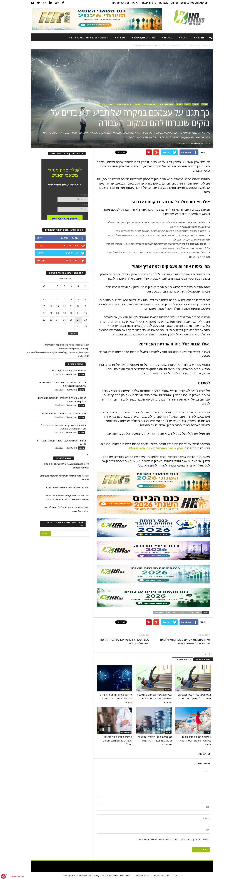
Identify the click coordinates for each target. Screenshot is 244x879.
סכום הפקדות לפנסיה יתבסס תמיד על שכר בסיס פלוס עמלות (124, 641)
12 (64, 306)
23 (85, 320)
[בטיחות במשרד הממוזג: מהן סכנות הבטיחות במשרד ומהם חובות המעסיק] (154, 678)
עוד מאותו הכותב (183, 659)
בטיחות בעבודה (194, 612)
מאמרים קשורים (203, 659)
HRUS (128, 875)
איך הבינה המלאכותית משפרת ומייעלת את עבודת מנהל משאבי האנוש (185, 641)
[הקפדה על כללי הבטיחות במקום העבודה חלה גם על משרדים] (193, 678)
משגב (204, 104)
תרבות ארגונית (107, 104)
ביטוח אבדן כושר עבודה (176, 612)
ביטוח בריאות (159, 612)
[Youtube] (32, 2)
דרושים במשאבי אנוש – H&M (60, 487)
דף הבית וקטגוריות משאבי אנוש (89, 37)
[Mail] (45, 2)
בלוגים (167, 690)
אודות (174, 2)
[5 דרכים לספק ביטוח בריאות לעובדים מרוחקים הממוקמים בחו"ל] (114, 720)
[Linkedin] (51, 2)
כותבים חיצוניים (197, 143)
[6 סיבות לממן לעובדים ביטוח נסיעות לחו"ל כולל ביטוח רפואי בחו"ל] (193, 720)
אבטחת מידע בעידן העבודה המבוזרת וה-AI (64, 413)
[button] (208, 37)
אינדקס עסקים (120, 2)
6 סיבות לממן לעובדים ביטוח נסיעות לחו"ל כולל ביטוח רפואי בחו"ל (195, 740)
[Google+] (57, 2)
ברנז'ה (168, 37)
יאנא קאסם (83, 487)
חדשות (200, 37)
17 (78, 313)
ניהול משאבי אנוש (124, 104)
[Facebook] (63, 2)
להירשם (41, 260)
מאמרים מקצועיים (144, 37)
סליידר (137, 104)
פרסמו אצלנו (149, 2)
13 (57, 306)
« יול (73, 333)
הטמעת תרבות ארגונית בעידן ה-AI (68, 370)
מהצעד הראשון (149, 104)
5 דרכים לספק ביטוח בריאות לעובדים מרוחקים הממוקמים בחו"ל (117, 740)
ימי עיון (135, 2)
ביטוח (196, 104)
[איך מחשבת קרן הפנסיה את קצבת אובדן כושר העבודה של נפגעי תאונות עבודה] (154, 720)
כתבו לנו (163, 2)
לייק (39, 238)
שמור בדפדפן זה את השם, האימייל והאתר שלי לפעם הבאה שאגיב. (172, 839)
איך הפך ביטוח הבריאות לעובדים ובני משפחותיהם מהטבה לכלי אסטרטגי (116, 698)
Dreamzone (158, 875)
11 (71, 306)
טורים (179, 104)
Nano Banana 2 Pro (79, 464)
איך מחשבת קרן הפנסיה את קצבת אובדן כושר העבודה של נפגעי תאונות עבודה (155, 740)
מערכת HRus (71, 374)
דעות (184, 37)
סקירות (121, 37)
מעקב (40, 245)
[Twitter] (38, 2)
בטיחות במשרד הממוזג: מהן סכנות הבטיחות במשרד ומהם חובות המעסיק (154, 698)
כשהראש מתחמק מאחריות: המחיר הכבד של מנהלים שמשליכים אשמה (63, 427)
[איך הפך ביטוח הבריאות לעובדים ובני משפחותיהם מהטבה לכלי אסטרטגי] (114, 678)
